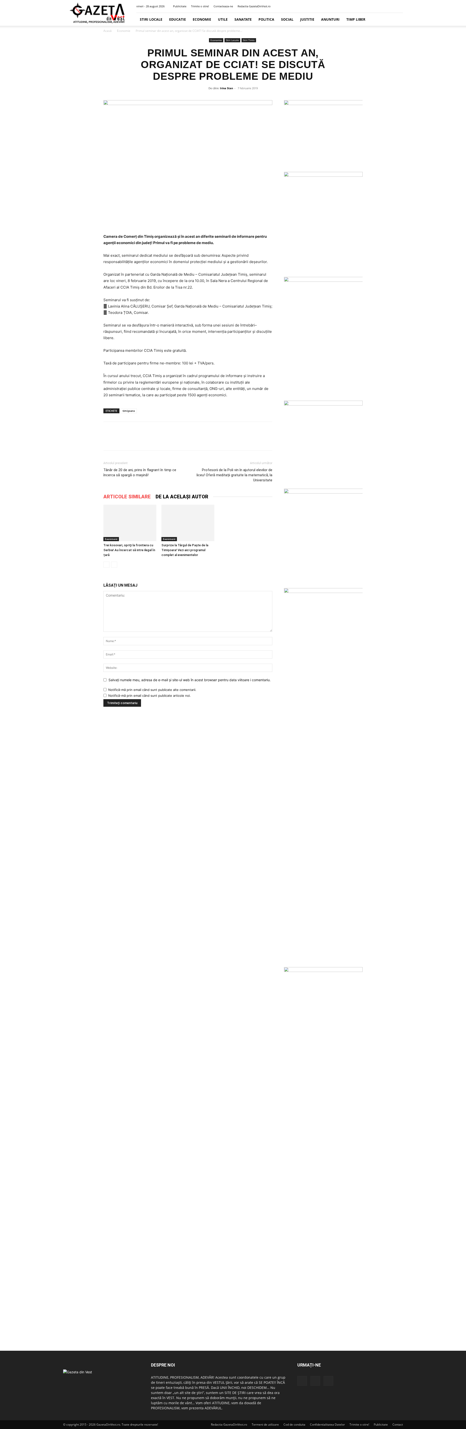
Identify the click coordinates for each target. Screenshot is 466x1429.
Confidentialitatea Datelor (327, 1424)
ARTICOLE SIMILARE (127, 497)
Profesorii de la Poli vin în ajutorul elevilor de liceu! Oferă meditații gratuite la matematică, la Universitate (234, 475)
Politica (266, 19)
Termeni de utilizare (265, 1424)
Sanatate (243, 19)
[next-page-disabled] (114, 565)
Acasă (107, 31)
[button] (376, 6)
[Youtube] (399, 6)
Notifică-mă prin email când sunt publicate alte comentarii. (152, 690)
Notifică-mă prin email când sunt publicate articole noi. (149, 695)
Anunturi (330, 19)
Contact (397, 1424)
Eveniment (111, 539)
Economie (202, 19)
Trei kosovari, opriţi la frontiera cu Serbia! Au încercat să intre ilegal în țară (129, 550)
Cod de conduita (294, 1424)
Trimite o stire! (200, 6)
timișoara (129, 411)
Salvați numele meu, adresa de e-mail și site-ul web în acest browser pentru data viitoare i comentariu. (189, 680)
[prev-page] (106, 565)
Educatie (177, 19)
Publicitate (179, 6)
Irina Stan (226, 88)
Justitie (307, 19)
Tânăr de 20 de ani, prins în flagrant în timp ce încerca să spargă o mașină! (139, 472)
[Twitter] (391, 6)
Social (287, 19)
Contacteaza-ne (223, 6)
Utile (223, 19)
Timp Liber (355, 19)
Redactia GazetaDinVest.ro (254, 6)
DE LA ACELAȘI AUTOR (182, 497)
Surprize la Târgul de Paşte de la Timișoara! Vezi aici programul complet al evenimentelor (184, 550)
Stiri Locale (151, 19)
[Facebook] (383, 6)
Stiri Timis (249, 40)
